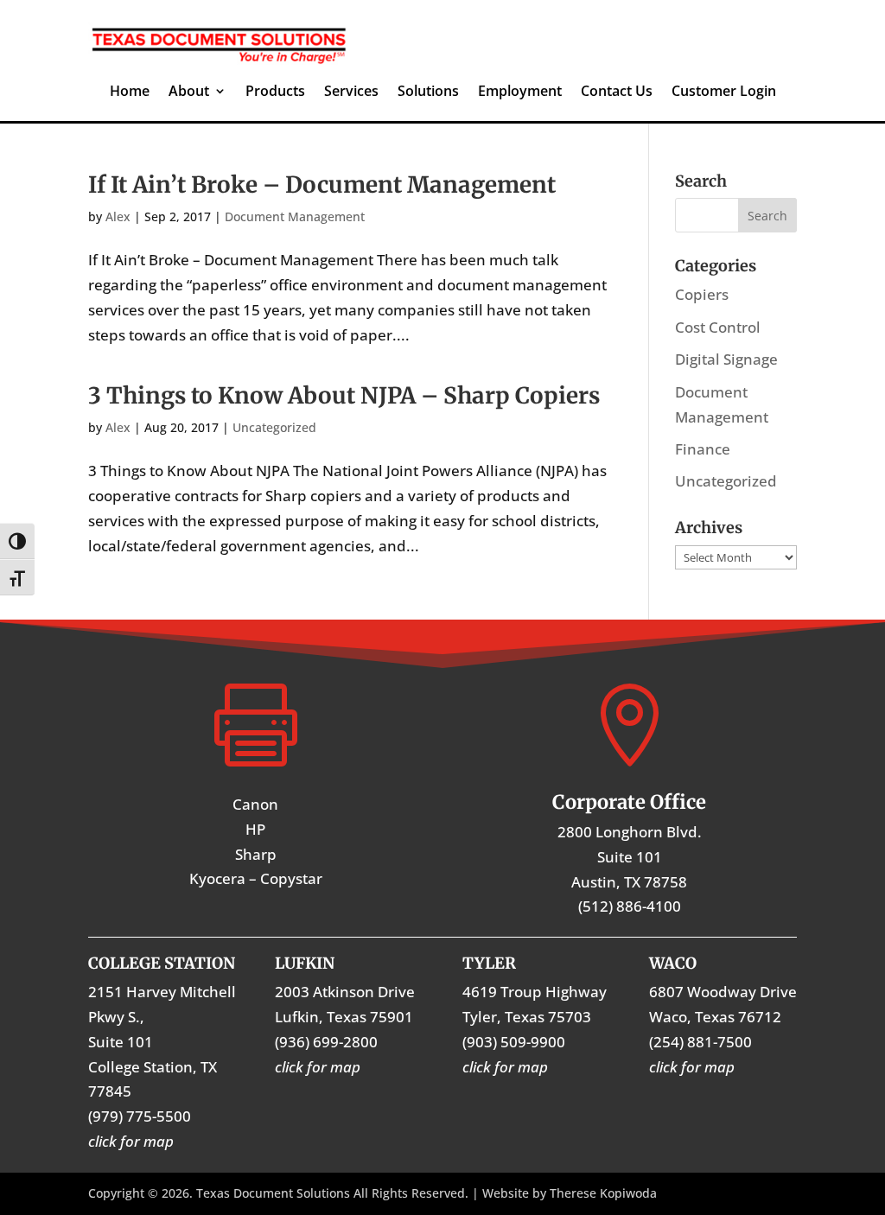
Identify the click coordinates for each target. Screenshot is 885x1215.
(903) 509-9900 (513, 1042)
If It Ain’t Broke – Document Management (322, 184)
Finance (702, 449)
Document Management (295, 216)
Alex (118, 216)
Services (351, 92)
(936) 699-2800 (326, 1042)
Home (130, 92)
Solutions (428, 92)
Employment (520, 92)
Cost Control (718, 327)
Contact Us (617, 92)
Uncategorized (274, 427)
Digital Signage (726, 359)
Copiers (702, 294)
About (189, 92)
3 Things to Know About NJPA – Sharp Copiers (344, 395)
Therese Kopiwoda (603, 1193)
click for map (692, 1067)
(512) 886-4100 (629, 906)
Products (275, 92)
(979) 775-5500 (139, 1116)
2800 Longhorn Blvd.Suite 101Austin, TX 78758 (629, 857)
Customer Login (724, 92)
